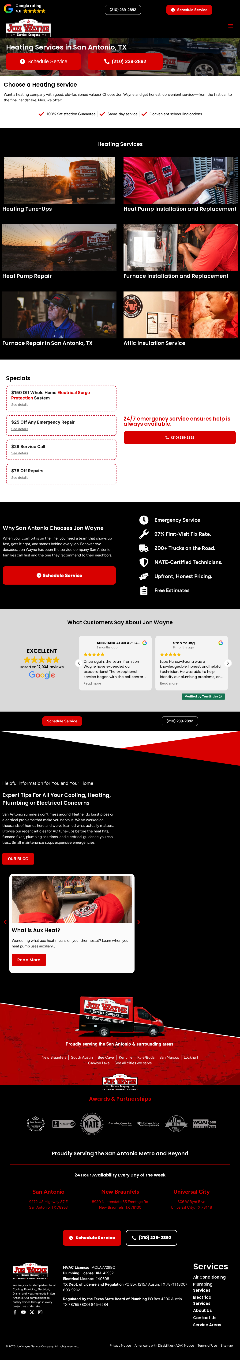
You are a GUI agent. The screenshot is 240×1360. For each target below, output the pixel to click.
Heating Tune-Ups (27, 209)
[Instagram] (40, 1312)
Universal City (191, 1191)
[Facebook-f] (15, 1312)
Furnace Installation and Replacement (176, 276)
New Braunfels (120, 1191)
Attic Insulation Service (154, 343)
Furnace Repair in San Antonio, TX (47, 343)
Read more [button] (92, 684)
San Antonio (48, 1191)
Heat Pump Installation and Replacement (180, 209)
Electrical (67, 392)
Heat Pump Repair (27, 276)
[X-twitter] (32, 1312)
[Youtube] (23, 1312)
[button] (25, 8)
